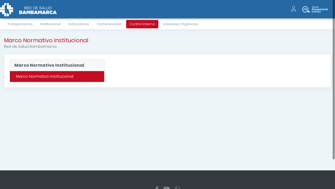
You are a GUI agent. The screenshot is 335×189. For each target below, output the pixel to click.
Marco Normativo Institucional (44, 76)
